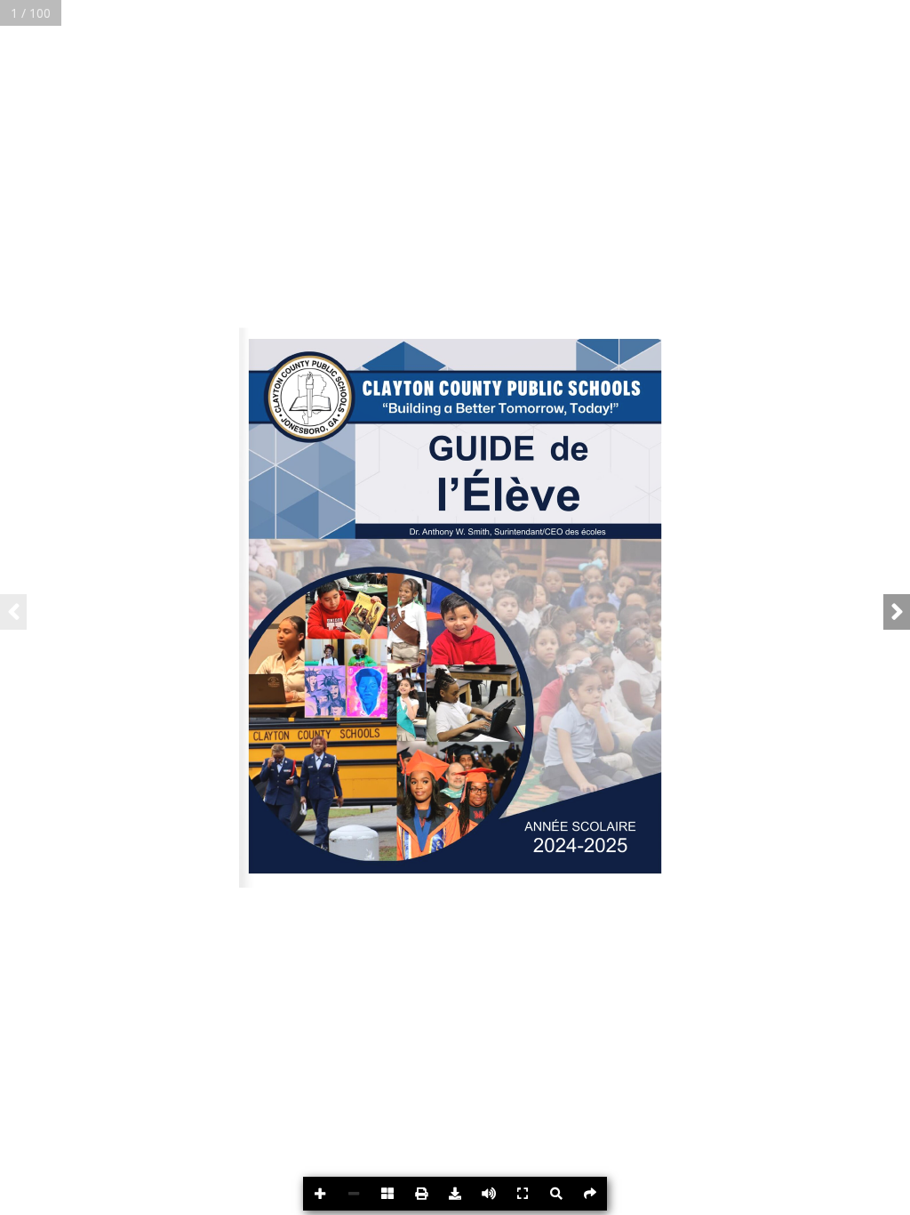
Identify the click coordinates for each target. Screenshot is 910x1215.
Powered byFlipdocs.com (867, 1196)
